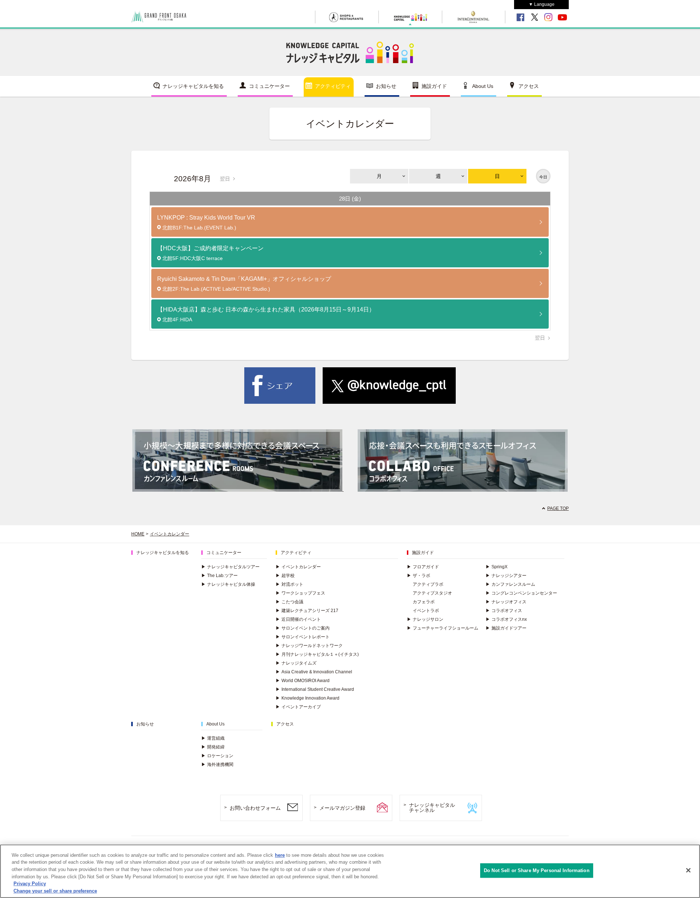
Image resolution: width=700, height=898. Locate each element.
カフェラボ (424, 601)
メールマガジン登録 (342, 807)
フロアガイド (423, 566)
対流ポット (289, 584)
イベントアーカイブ (298, 706)
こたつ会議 (289, 601)
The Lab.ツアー (219, 575)
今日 (543, 177)
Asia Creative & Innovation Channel (314, 671)
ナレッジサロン (425, 619)
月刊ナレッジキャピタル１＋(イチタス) (317, 654)
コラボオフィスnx (506, 619)
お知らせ (386, 86)
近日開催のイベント (298, 619)
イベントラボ (426, 610)
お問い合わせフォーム (255, 807)
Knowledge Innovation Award (307, 698)
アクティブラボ (428, 584)
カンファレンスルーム (510, 584)
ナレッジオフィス (506, 601)
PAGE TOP (558, 508)
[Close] (688, 870)
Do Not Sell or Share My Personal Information (537, 870)
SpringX (497, 566)
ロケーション (217, 755)
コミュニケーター (269, 86)
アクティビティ (333, 86)
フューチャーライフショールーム (442, 628)
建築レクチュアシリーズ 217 (307, 610)
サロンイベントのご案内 (303, 628)
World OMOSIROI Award (303, 680)
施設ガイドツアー (506, 628)
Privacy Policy (29, 883)
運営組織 (213, 738)
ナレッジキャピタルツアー (230, 566)
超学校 (285, 575)
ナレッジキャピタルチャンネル (432, 807)
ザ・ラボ (418, 575)
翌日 (225, 179)
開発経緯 (213, 747)
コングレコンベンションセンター (521, 593)
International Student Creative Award (315, 689)
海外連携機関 (217, 764)
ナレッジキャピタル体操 (228, 584)
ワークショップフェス (300, 593)
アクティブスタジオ (432, 593)
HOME (137, 534)
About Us (482, 86)
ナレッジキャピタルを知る (193, 86)
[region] (350, 871)
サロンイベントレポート (303, 636)
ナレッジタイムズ (296, 663)
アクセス (528, 86)
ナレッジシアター (506, 575)
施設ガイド (434, 86)
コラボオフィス (504, 610)
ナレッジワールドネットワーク (309, 645)
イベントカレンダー (169, 534)
